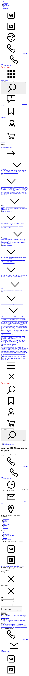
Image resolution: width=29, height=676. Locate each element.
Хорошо (2, 571)
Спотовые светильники (20, 189)
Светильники (8, 615)
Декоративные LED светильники (11, 354)
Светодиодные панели (15, 193)
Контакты (5, 8)
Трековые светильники (7, 190)
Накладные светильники (10, 327)
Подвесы (12, 171)
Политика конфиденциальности (8, 566)
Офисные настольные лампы (10, 336)
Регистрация (6, 534)
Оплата (5, 4)
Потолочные (22, 170)
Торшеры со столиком (19, 240)
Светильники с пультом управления (10, 187)
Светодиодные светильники (8, 322)
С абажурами (12, 319)
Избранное (6, 536)
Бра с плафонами (13, 208)
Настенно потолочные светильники (18, 188)
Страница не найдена (8, 444)
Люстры (3, 615)
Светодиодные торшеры (18, 239)
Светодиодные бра (6, 207)
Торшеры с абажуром (6, 242)
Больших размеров (13, 173)
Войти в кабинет (7, 532)
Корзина (5, 538)
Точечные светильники (20, 190)
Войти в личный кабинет (7, 624)
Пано (11, 290)
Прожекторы (9, 261)
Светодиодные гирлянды (20, 275)
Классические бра (6, 209)
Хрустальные (5, 171)
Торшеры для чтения (6, 239)
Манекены (7, 290)
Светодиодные (5, 170)
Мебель (25, 616)
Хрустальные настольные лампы (9, 338)
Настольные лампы (18, 615)
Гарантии (5, 6)
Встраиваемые (16, 192)
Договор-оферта (20, 566)
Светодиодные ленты (7, 275)
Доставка (5, 3)
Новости (5, 526)
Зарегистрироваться (18, 624)
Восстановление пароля (6, 625)
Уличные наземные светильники (11, 260)
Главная (5, 443)
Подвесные (13, 170)
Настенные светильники (7, 189)
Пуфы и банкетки (17, 290)
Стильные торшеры (6, 243)
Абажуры (13, 304)
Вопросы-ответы (7, 539)
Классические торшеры (18, 242)
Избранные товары (17, 625)
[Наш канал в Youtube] (11, 31)
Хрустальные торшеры (7, 240)
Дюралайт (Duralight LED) (8, 276)
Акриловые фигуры (13, 277)
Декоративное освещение (16, 616)
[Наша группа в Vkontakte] (11, 20)
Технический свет (6, 192)
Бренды (5, 525)
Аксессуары (19, 304)
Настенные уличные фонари (17, 347)
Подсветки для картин (9, 328)
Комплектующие (5, 618)
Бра (13, 615)
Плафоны (8, 304)
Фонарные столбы (14, 349)
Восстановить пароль (8, 535)
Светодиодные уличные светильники (11, 257)
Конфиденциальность (14, 627)
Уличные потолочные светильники (10, 348)
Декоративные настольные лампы (10, 223)
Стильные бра (22, 208)
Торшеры (25, 615)
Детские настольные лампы (9, 226)
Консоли (3, 290)
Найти (23, 92)
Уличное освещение (5, 616)
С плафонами (20, 171)
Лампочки (3, 304)
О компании (6, 1)
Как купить (6, 5)
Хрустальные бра (17, 207)
